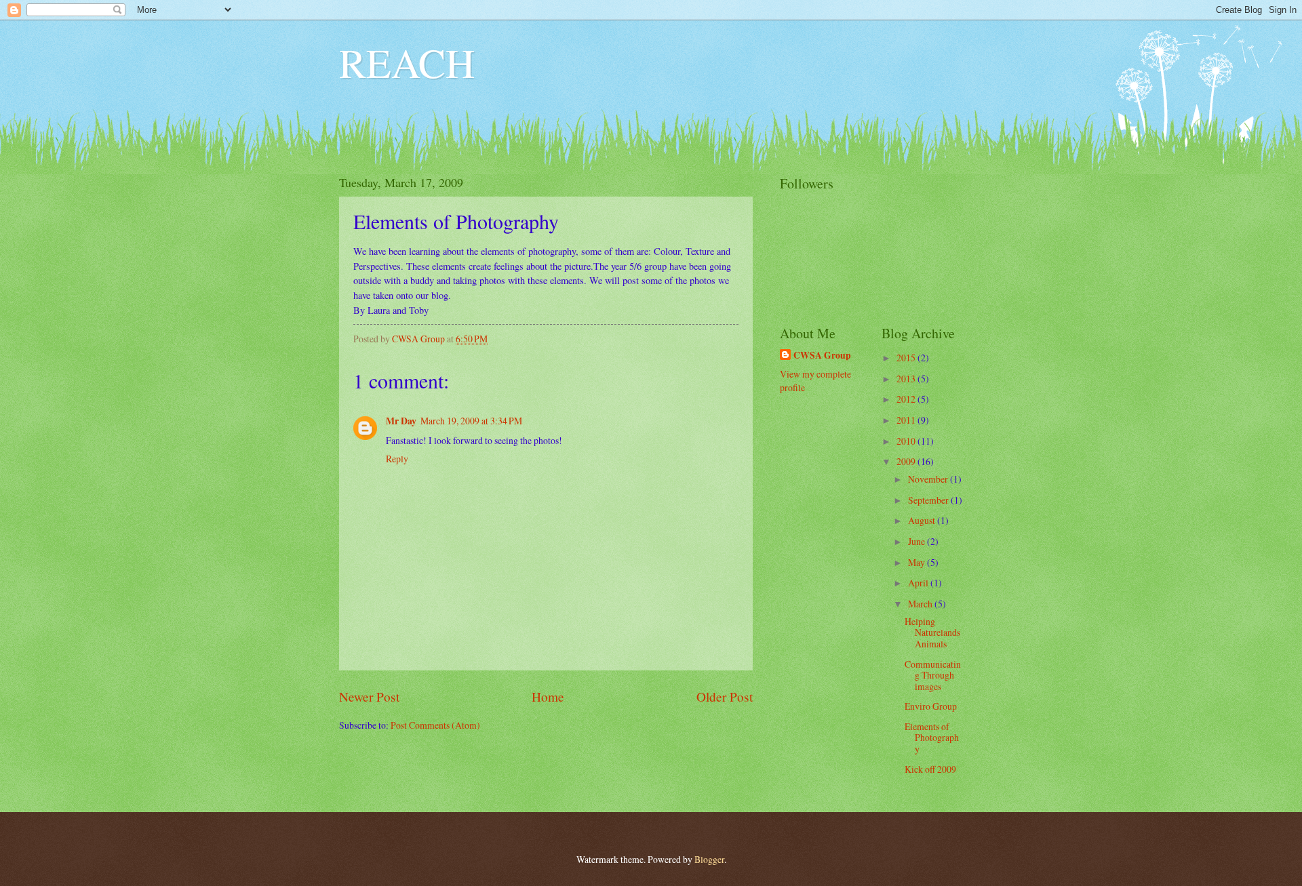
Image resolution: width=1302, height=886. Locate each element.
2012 (907, 398)
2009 (907, 461)
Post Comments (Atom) (435, 725)
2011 (907, 420)
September (929, 500)
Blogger (709, 859)
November (929, 478)
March (921, 603)
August (922, 520)
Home (548, 696)
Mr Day (401, 421)
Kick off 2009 (930, 769)
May (917, 562)
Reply (397, 458)
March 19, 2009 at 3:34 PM (471, 420)
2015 (907, 357)
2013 (907, 378)
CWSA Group (822, 355)
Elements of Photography (932, 737)
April (919, 582)
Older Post (724, 696)
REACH (407, 62)
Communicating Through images (933, 675)
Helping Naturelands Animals (932, 632)
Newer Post (369, 696)
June (917, 541)
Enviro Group (931, 706)
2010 (907, 441)
